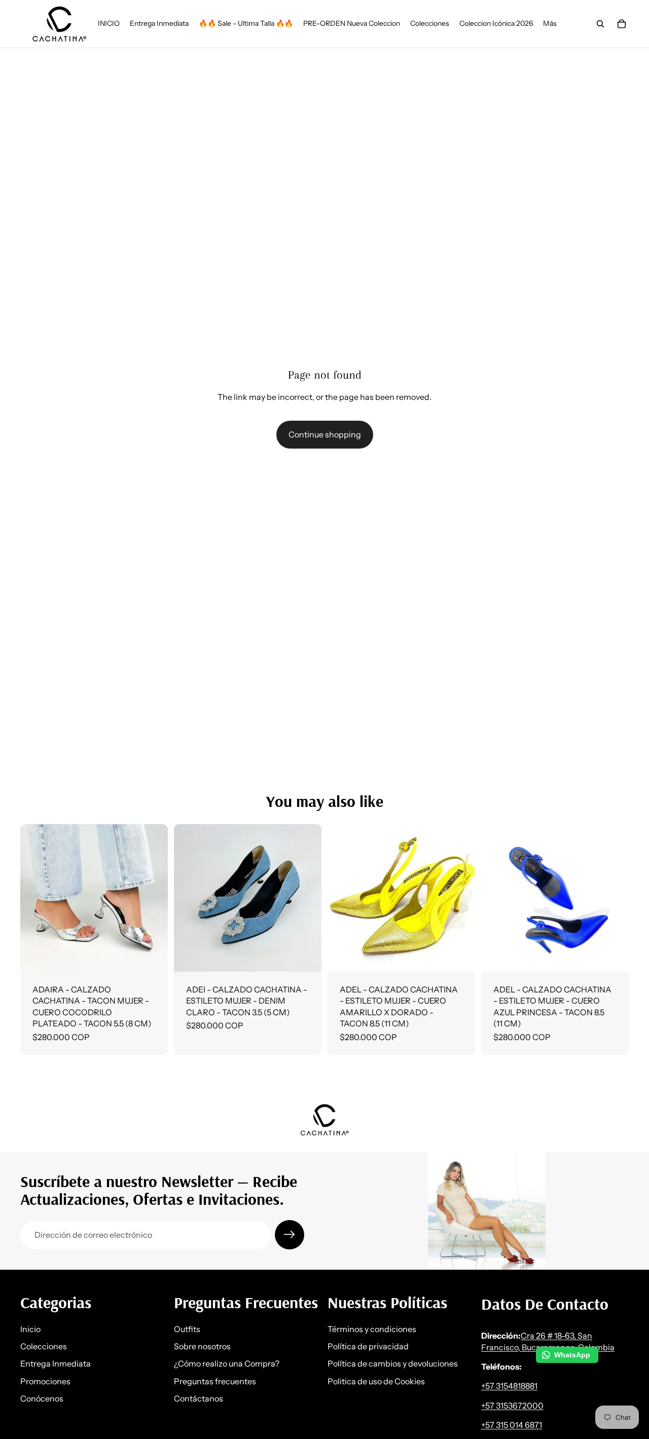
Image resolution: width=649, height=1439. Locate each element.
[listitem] (550, 24)
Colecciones (43, 1346)
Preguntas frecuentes (215, 1381)
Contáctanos (198, 1399)
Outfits (187, 1329)
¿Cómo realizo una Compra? (226, 1364)
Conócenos (41, 1399)
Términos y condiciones (372, 1329)
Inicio (30, 1329)
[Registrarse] (289, 1234)
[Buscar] (600, 24)
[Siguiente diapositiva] (152, 898)
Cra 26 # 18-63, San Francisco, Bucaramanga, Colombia (548, 1341)
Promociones (45, 1381)
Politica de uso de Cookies (376, 1381)
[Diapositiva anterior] (35, 898)
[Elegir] (152, 956)
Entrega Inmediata (55, 1364)
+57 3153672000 (512, 1405)
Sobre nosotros (202, 1346)
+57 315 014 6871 (511, 1425)
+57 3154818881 (509, 1386)
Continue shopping (325, 434)
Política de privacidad (368, 1346)
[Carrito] (621, 24)
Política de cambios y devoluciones (393, 1364)
